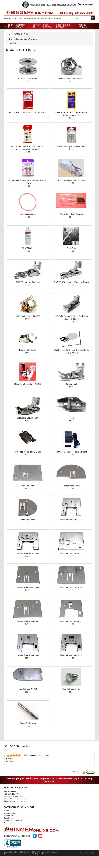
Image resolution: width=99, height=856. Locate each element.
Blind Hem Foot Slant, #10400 (27, 383)
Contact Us (36, 26)
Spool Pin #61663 (28, 723)
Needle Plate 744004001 (28, 621)
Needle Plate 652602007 (71, 519)
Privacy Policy (84, 853)
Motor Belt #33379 (28, 214)
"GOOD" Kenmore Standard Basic (71, 180)
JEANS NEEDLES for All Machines (71, 146)
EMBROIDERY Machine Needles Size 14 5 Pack (27, 182)
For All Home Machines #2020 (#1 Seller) (27, 112)
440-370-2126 (22, 798)
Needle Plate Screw (71, 689)
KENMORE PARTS (21, 34)
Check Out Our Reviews (63, 26)
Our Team (8, 823)
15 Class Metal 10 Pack (28, 78)
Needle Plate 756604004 (71, 655)
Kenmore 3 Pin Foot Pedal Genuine (71, 451)
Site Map (92, 853)
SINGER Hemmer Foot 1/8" (27, 282)
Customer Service (20, 26)
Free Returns (47, 26)
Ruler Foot (71, 248)
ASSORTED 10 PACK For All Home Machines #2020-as (71, 114)
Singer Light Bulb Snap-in (71, 214)
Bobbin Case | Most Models (71, 78)
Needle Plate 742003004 (71, 587)
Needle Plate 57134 (71, 485)
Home (10, 34)
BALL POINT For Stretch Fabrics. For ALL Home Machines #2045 (28, 148)
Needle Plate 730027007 (71, 553)
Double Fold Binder (27, 349)
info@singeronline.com (18, 801)
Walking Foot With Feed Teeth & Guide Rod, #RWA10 (71, 351)
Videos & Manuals (82, 26)
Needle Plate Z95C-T (27, 689)
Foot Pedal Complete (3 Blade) (28, 451)
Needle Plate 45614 (28, 485)
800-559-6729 (9, 798)
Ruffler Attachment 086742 (28, 315)
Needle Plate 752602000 (28, 655)
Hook (71, 417)
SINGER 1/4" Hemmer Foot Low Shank (71, 282)
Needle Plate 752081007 (71, 621)
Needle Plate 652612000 (28, 553)
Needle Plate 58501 (28, 519)
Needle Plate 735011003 (28, 587)
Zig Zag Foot (71, 383)
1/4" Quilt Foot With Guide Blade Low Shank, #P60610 (71, 317)
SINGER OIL (28, 248)
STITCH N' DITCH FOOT (28, 417)
